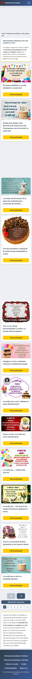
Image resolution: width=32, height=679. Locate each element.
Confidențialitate (11, 668)
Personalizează (16, 94)
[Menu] (29, 3)
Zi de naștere (25, 33)
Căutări (24, 664)
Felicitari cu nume (11, 664)
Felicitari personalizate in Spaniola (16, 660)
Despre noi (23, 668)
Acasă (3, 33)
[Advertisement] (16, 19)
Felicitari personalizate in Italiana (16, 656)
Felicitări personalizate (13, 33)
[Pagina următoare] (21, 596)
